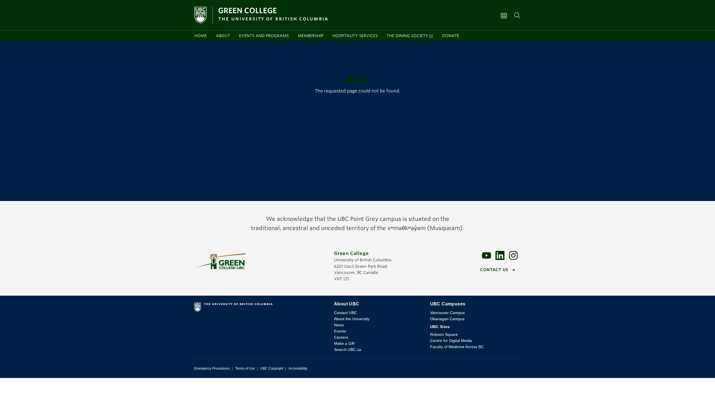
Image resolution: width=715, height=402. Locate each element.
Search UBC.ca (347, 349)
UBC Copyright (271, 368)
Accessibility (298, 368)
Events (340, 331)
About (223, 36)
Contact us (494, 269)
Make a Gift (344, 343)
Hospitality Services (355, 36)
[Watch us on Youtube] (487, 255)
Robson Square (444, 334)
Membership (310, 36)
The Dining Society (407, 36)
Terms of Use (245, 368)
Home (200, 36)
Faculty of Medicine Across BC (457, 346)
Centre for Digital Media (451, 340)
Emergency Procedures (212, 368)
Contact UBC (345, 312)
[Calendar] (507, 15)
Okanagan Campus (447, 319)
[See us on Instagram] (513, 255)
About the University (352, 319)
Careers (341, 337)
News (339, 325)
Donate (450, 36)
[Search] (517, 15)
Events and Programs (264, 36)
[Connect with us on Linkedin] (500, 255)
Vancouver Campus (447, 312)
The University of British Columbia (259, 308)
